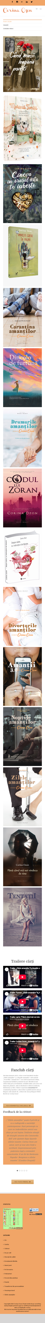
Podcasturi (8, 1246)
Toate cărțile (7, 21)
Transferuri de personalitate (14, 1258)
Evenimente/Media (10, 1233)
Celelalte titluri (8, 28)
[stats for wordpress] (34, 1181)
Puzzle (6, 1254)
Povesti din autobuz (11, 1250)
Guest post (8, 1237)
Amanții (5, 25)
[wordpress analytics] (39, 1186)
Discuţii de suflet (10, 1229)
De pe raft (7, 1225)
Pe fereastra (8, 1241)
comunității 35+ (32, 1087)
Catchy (6, 1216)
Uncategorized (9, 1262)
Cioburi (6, 1220)
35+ (5, 1212)
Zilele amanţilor (9, 1267)
